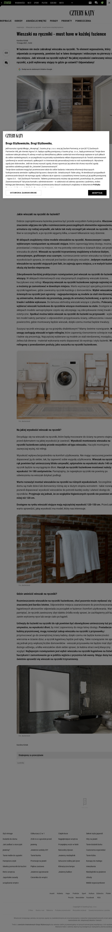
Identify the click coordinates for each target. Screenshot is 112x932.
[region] (56, 164)
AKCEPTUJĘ (97, 193)
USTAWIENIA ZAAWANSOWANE (23, 193)
